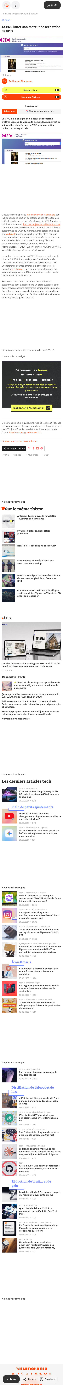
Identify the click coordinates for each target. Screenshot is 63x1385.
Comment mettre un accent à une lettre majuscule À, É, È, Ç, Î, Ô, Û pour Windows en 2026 (30, 695)
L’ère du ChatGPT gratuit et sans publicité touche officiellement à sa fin (38, 1118)
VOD (46, 454)
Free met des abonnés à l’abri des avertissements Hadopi (35, 562)
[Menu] (15, 5)
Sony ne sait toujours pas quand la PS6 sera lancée (38, 1073)
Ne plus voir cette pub (13, 501)
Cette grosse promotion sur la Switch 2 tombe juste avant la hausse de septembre (39, 988)
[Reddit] (36, 1374)
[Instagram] (27, 1374)
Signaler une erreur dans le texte (19, 441)
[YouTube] (13, 1374)
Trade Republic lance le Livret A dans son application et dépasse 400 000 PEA (39, 932)
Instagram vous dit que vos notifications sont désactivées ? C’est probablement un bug (39, 915)
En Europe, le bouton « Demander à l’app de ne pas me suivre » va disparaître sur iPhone (38, 1228)
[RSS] (40, 1374)
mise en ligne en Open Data (41, 214)
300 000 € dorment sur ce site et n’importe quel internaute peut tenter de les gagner (39, 1005)
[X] (22, 1374)
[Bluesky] (45, 1374)
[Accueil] (6, 5)
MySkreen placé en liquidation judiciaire (34, 532)
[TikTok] (17, 1374)
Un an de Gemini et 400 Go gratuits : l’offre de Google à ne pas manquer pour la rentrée (39, 833)
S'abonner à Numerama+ (29, 407)
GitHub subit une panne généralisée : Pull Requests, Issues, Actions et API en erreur (39, 1168)
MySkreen (16, 269)
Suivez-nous (9, 111)
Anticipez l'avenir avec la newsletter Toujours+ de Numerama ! (36, 517)
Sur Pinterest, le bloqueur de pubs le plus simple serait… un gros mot (39, 1133)
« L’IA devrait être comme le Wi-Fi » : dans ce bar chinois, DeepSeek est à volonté (39, 1101)
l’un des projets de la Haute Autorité (41, 224)
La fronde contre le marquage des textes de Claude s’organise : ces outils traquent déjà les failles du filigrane (40, 1151)
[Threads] (50, 1374)
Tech (7, 20)
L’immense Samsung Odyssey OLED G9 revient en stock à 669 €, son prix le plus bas (39, 794)
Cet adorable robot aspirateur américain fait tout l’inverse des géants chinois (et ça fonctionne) (37, 1245)
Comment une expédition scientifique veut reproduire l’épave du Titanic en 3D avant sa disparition (39, 593)
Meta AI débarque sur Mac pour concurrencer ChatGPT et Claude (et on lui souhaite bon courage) (40, 898)
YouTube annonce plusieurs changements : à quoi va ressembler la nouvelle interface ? (40, 816)
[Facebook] (31, 1374)
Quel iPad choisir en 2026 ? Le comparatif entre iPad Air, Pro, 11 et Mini (38, 1211)
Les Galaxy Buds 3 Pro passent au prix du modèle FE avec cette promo (40, 1193)
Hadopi (18, 454)
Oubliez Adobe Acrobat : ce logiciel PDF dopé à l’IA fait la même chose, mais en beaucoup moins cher (31, 665)
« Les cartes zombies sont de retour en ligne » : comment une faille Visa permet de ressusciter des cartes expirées (40, 949)
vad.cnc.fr (11, 234)
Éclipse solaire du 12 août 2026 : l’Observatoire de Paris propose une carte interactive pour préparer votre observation (31, 704)
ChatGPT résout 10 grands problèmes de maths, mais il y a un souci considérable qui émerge (37, 685)
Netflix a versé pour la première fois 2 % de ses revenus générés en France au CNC (38, 578)
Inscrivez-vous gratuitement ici (24, 432)
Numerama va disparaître (16, 718)
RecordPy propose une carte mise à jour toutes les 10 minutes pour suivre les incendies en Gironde (30, 713)
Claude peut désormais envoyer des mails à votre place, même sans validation (38, 971)
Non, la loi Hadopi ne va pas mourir (36, 545)
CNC (6, 454)
